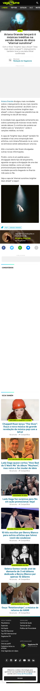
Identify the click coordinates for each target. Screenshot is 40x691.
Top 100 (14, 8)
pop (6, 228)
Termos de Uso (25, 626)
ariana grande (15, 228)
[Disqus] (20, 301)
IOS (29, 646)
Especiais (4, 626)
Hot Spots (4, 628)
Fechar (20, 678)
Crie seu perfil (6, 644)
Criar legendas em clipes (9, 651)
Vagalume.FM (6, 636)
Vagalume (11, 3)
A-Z (31, 8)
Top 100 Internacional (8, 634)
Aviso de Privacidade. (25, 674)
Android (34, 646)
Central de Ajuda (26, 623)
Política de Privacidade (28, 628)
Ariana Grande (7, 101)
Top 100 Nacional (7, 631)
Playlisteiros (5, 623)
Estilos (23, 8)
